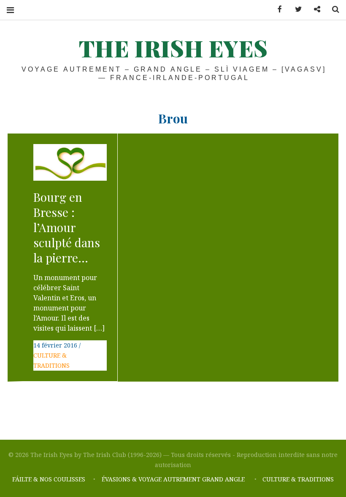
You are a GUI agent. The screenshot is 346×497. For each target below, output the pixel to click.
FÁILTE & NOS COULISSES (48, 479)
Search (332, 9)
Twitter (295, 9)
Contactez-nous (313, 9)
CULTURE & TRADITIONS (298, 479)
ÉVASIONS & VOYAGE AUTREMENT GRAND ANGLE (174, 479)
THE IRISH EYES (173, 48)
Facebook (276, 9)
